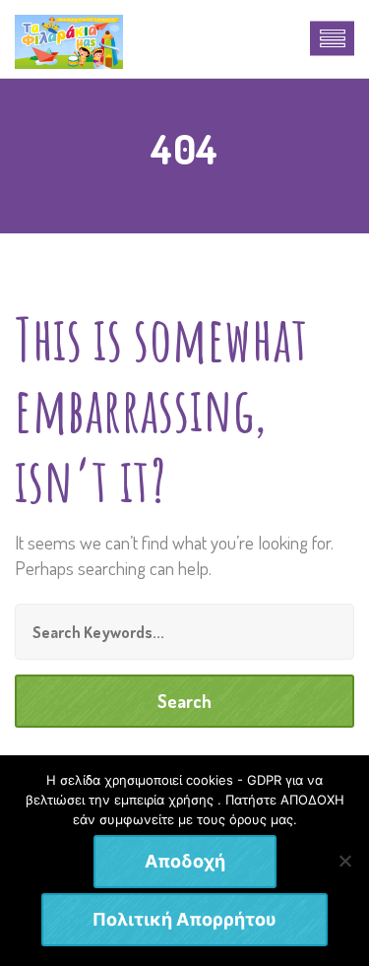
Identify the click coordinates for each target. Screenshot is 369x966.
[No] (344, 860)
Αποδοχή (185, 861)
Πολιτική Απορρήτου (184, 919)
